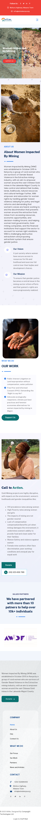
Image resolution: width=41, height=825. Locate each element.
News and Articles (17, 767)
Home (12, 725)
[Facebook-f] (20, 3)
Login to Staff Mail (20, 819)
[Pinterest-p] (29, 3)
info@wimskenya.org (22, 11)
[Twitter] (23, 3)
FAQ (11, 734)
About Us (13, 729)
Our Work (13, 758)
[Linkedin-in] (26, 3)
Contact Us (14, 739)
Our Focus (14, 753)
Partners (13, 763)
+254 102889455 (21, 782)
